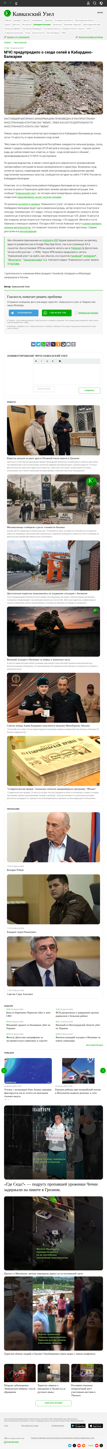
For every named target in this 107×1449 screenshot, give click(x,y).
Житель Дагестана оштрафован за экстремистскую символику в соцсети (26, 1039)
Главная (7, 42)
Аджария (17, 20)
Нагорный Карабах (12, 29)
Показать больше (53, 1403)
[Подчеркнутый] (47, 361)
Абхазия (8, 20)
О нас (6, 1426)
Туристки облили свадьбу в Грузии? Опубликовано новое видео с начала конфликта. (50, 1353)
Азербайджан (37, 20)
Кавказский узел (26, 193)
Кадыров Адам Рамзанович (21, 931)
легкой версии (27, 231)
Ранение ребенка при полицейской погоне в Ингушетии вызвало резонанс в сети (78, 1091)
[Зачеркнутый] (52, 361)
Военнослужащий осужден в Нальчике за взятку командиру (78, 1039)
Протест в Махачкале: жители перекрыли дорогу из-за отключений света (43, 1273)
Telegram (76, 248)
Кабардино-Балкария (42, 24)
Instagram (89, 255)
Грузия (7, 24)
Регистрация (43, 389)
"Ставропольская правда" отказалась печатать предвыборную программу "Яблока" (51, 788)
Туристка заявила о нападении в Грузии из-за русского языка (51, 1389)
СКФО (88, 29)
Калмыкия (57, 24)
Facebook (75, 255)
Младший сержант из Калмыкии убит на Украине (28, 1026)
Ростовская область (52, 29)
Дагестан (16, 24)
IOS (55, 240)
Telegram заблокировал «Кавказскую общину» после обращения (19, 1389)
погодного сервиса (29, 204)
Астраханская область (64, 20)
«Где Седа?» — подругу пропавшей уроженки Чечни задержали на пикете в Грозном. (51, 1186)
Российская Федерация (32, 29)
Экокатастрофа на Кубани (90, 37)
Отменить (89, 390)
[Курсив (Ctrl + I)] (41, 361)
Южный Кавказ (53, 33)
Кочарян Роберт (15, 869)
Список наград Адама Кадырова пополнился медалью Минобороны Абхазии (48, 725)
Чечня (27, 33)
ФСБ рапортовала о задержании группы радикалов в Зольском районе (77, 1014)
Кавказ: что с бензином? (18, 37)
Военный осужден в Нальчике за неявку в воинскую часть (38, 659)
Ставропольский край (14, 33)
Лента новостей (20, 42)
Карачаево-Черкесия (72, 24)
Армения (49, 20)
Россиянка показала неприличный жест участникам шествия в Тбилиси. (83, 1390)
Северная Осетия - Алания (73, 29)
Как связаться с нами (29, 1426)
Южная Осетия (38, 33)
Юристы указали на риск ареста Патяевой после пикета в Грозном (43, 458)
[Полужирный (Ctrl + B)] (36, 361)
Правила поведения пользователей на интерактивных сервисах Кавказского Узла (62, 1438)
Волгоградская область (84, 20)
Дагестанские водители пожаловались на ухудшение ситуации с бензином (47, 593)
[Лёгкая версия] (16, 3)
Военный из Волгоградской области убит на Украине (78, 1026)
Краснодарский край (91, 24)
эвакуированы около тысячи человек (39, 197)
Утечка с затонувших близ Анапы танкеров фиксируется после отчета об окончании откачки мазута (28, 1093)
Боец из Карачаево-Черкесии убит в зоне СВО (28, 1014)
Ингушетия (26, 24)
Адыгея (26, 20)
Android (46, 240)
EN (10, 3)
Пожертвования (58, 1426)
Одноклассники (33, 259)
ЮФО (64, 33)
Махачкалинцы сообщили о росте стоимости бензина (36, 527)
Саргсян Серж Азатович (20, 994)
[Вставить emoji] (60, 361)
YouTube (14, 263)
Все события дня (94, 1045)
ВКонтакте (14, 259)
